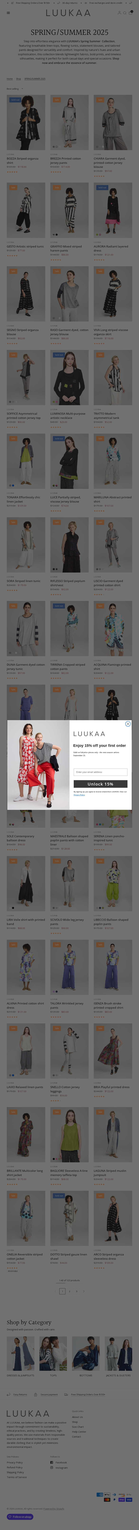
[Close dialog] (128, 723)
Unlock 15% (100, 784)
